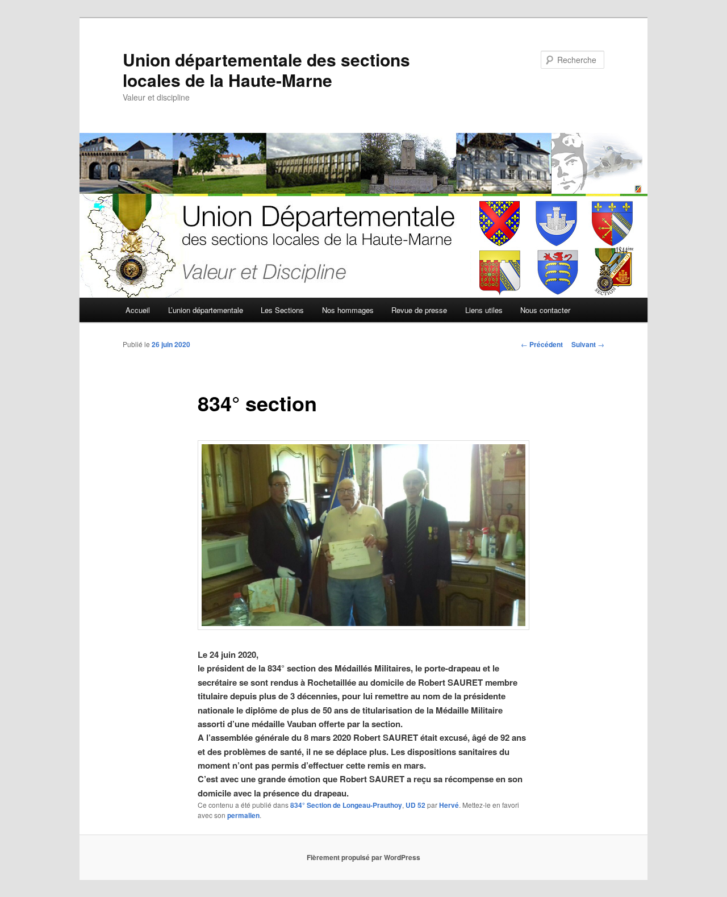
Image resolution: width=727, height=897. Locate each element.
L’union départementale (205, 309)
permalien (243, 815)
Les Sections (282, 309)
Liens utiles (484, 309)
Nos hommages (348, 309)
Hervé (449, 805)
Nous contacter (545, 309)
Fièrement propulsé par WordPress (363, 857)
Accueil (138, 309)
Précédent (542, 344)
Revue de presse (419, 309)
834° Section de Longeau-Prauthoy (346, 805)
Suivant (587, 344)
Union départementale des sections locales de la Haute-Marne (266, 69)
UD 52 (415, 805)
